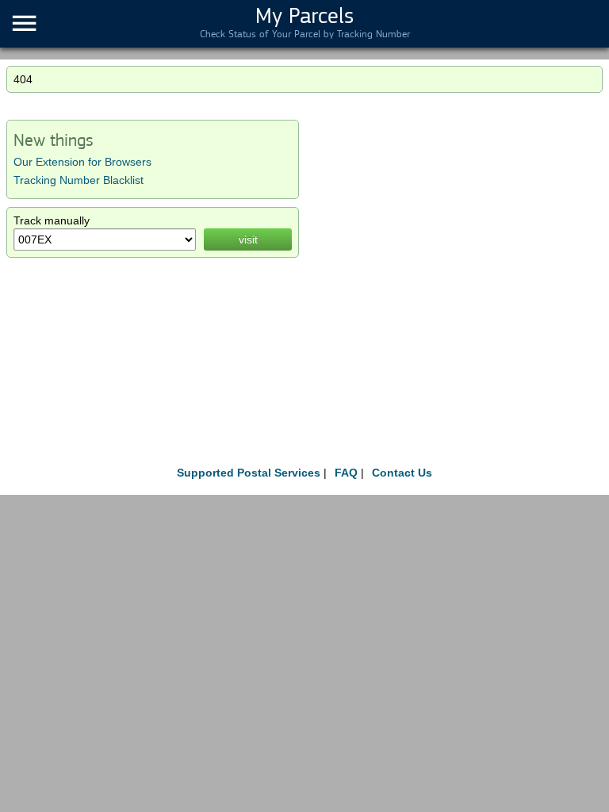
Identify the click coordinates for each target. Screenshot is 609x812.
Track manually (51, 220)
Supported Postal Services (248, 472)
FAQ (346, 472)
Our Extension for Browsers (82, 161)
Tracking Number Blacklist (78, 180)
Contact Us (402, 472)
